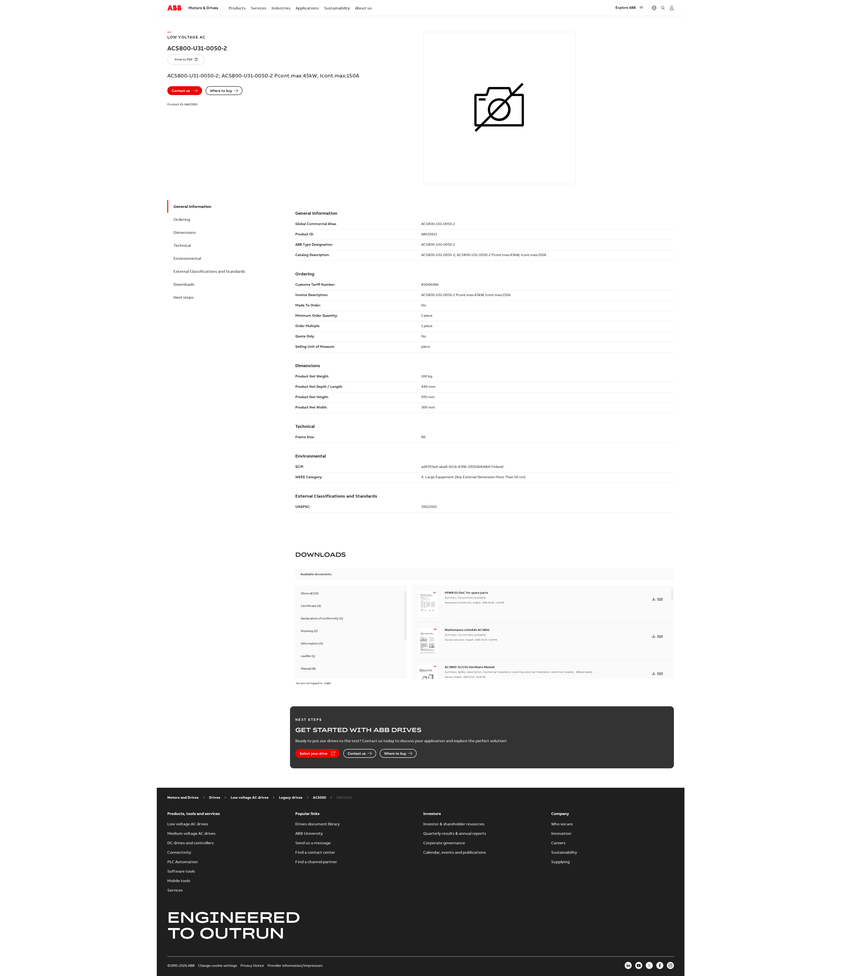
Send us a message (313, 842)
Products (237, 8)
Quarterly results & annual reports (454, 833)
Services (258, 8)
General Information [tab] (192, 206)
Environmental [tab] (187, 258)
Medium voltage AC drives (191, 833)
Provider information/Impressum (295, 965)
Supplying (560, 861)
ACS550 (319, 797)
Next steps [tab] (183, 297)
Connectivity (179, 852)
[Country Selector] (654, 8)
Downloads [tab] (183, 284)
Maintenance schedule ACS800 (467, 630)
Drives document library (317, 823)
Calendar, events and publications (454, 852)
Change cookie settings (217, 965)
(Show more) (584, 672)
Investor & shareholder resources (453, 823)
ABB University (309, 833)
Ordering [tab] (181, 219)
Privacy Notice (252, 965)
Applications (307, 8)
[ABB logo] (174, 8)
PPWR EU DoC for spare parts (466, 593)
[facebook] (659, 965)
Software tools (181, 871)
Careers (558, 842)
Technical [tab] (182, 245)
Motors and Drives (183, 797)
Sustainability (337, 8)
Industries (281, 8)
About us (363, 8)
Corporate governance (444, 842)
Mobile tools (178, 880)
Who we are (562, 823)
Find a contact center (315, 852)
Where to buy (221, 90)
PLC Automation (182, 861)
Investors (432, 813)
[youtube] (638, 965)
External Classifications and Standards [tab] (209, 271)
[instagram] (670, 965)
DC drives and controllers (190, 842)
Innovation (561, 833)
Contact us (181, 90)
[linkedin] (628, 965)
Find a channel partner (316, 861)
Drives (214, 797)
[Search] (663, 8)
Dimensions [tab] (184, 232)
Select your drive (313, 753)
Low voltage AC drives (249, 797)
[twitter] (649, 965)
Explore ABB (625, 7)
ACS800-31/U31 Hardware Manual (469, 667)
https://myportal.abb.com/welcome (672, 8)
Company (560, 813)
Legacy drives (290, 797)
